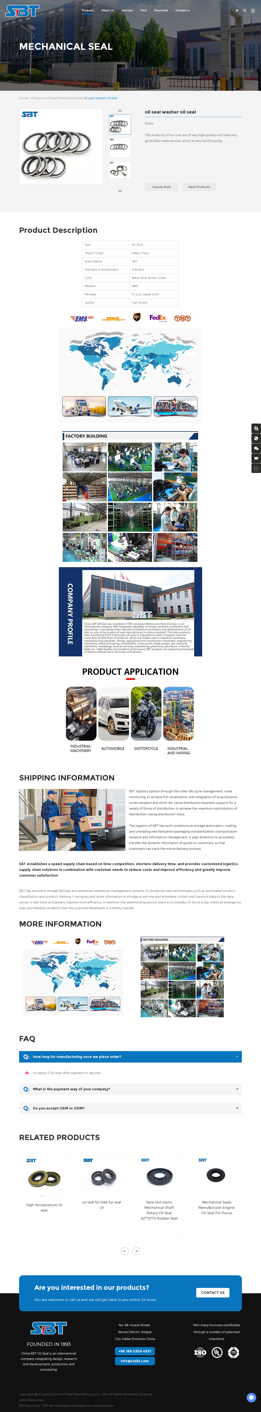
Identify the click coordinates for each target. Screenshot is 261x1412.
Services (127, 10)
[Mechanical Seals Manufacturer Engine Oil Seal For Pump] (216, 1176)
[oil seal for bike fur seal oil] (101, 1176)
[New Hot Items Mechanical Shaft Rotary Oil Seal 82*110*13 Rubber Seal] (159, 1176)
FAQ (143, 10)
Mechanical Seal (70, 98)
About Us (107, 10)
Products (88, 10)
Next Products (199, 187)
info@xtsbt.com (135, 1361)
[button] (125, 1251)
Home (23, 98)
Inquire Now (161, 187)
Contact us (182, 10)
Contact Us (213, 1293)
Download (161, 10)
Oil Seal (51, 98)
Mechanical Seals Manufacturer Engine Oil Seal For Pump (217, 1207)
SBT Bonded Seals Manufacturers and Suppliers (78, 1405)
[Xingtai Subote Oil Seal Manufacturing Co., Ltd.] (22, 10)
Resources (36, 1400)
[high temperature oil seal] (44, 1178)
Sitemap (146, 1394)
